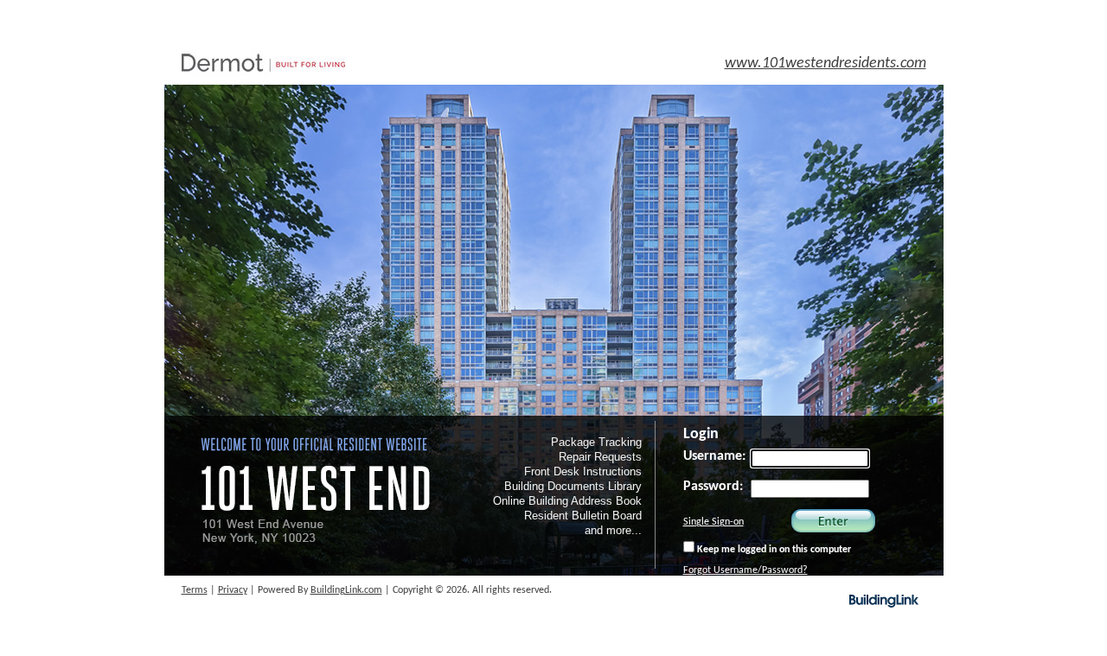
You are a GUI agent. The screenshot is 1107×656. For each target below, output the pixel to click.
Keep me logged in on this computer (772, 550)
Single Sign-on (713, 522)
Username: (714, 456)
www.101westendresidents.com (825, 63)
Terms (195, 590)
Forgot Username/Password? (745, 570)
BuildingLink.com (346, 590)
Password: (713, 487)
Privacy (232, 590)
